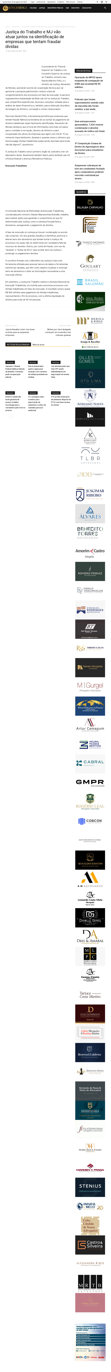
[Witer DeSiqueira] (90, 715)
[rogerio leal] (90, 811)
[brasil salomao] (90, 291)
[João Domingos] (90, 1023)
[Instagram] (102, 2)
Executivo (75, 8)
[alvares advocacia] (90, 1254)
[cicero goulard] (90, 272)
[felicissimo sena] (90, 1138)
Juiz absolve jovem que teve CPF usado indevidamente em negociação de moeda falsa (60, 371)
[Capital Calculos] (90, 426)
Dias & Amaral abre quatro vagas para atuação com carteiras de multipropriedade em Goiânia (38, 371)
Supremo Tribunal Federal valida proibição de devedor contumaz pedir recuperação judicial (15, 371)
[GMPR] (90, 792)
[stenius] (90, 1196)
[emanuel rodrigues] (90, 618)
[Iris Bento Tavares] (90, 638)
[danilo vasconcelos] (90, 599)
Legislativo (86, 8)
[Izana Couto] (90, 984)
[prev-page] (7, 416)
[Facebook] (97, 2)
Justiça (42, 8)
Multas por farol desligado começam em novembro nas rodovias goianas (58, 332)
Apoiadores (51, 2)
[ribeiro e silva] (90, 657)
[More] (52, 57)
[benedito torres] (90, 542)
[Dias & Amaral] (90, 946)
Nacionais (8, 16)
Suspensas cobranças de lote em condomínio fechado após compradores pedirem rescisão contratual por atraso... (90, 172)
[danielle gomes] (90, 926)
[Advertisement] (38, 190)
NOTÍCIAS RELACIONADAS (18, 345)
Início (7, 26)
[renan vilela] (90, 849)
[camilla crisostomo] (90, 1311)
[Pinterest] (20, 57)
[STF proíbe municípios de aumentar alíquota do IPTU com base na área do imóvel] (61, 388)
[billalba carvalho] (90, 214)
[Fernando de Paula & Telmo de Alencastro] (90, 1100)
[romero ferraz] (90, 580)
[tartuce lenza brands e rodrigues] (90, 464)
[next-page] (11, 416)
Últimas (80, 2)
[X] (106, 2)
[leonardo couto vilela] (90, 907)
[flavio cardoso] (90, 233)
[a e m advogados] (90, 888)
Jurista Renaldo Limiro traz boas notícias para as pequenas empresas (20, 332)
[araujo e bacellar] (90, 349)
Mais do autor (39, 345)
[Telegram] (45, 57)
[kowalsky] (90, 445)
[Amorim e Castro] (90, 561)
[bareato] (90, 676)
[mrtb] (90, 1292)
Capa (32, 2)
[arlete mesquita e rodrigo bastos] (90, 1042)
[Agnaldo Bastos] (90, 869)
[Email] (33, 57)
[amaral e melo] (90, 1215)
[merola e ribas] (90, 329)
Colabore (61, 2)
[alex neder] (90, 310)
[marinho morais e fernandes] (90, 1157)
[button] (105, 8)
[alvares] (90, 522)
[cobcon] (90, 830)
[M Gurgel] (90, 695)
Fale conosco (70, 2)
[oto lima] (90, 387)
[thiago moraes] (90, 252)
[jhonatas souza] (90, 1080)
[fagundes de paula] (90, 1119)
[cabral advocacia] (90, 772)
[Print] (39, 57)
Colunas (33, 8)
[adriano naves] (90, 406)
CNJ (16, 16)
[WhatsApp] (27, 57)
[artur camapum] (90, 734)
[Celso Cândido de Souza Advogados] (90, 1234)
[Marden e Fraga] (90, 1177)
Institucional (41, 2)
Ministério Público (55, 8)
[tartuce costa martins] (90, 1003)
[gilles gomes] (90, 368)
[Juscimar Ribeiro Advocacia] (90, 503)
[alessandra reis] (90, 1273)
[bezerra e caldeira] (90, 1061)
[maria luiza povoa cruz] (90, 965)
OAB (67, 8)
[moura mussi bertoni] (90, 753)
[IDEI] (90, 484)
